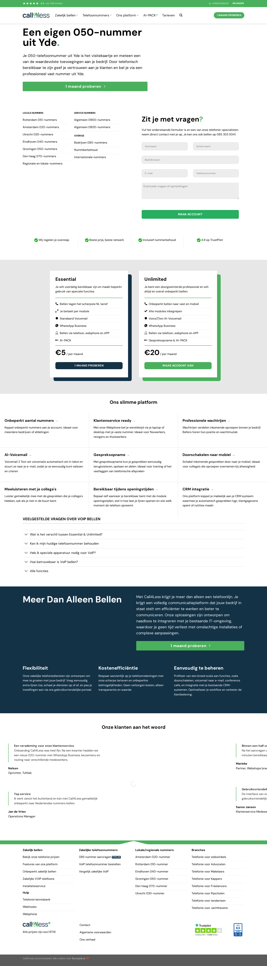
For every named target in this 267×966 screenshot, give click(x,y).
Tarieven (168, 15)
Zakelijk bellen (65, 15)
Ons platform (126, 15)
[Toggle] (26, 535)
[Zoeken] (180, 15)
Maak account (190, 214)
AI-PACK (149, 15)
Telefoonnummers (96, 15)
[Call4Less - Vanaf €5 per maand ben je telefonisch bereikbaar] (36, 15)
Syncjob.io (78, 958)
